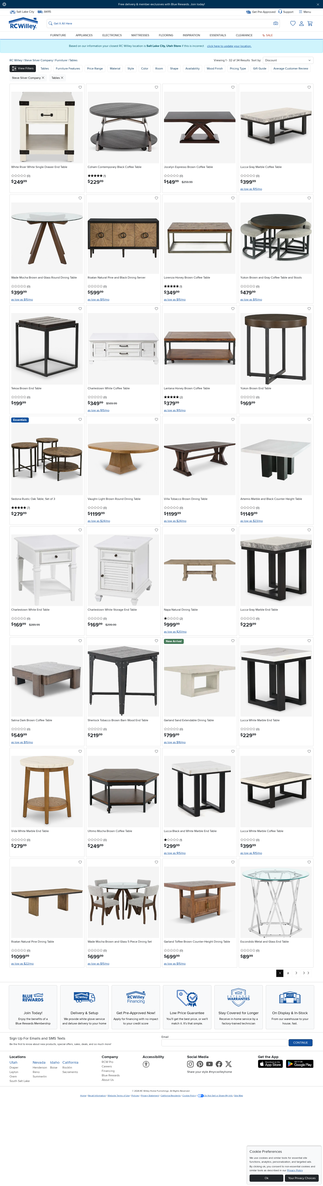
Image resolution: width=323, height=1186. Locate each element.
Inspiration (191, 35)
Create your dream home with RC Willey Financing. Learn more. (161, 4)
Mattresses (140, 35)
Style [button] (130, 68)
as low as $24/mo (99, 521)
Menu (307, 12)
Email (165, 1037)
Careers (107, 1066)
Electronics (112, 35)
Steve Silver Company (39, 60)
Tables (73, 60)
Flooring (166, 35)
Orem (13, 1076)
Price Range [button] (95, 68)
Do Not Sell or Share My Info (218, 1095)
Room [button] (159, 68)
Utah (13, 1062)
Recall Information (97, 1095)
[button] (34, 4)
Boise (53, 1067)
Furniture (58, 35)
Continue (300, 1043)
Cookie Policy (189, 1095)
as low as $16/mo (175, 742)
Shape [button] (174, 68)
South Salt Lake (20, 1081)
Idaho (54, 1062)
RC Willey (16, 60)
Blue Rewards (111, 1075)
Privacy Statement (150, 1095)
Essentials (218, 35)
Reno (36, 1072)
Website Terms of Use (119, 1095)
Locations (18, 1057)
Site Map (238, 1095)
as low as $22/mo (22, 964)
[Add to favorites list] (80, 87)
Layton (14, 1072)
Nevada (39, 1062)
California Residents (171, 1095)
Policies (135, 1095)
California (70, 1062)
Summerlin (40, 1076)
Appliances (84, 35)
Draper (14, 1067)
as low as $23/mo (251, 521)
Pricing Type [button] (238, 68)
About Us (108, 1080)
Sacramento (70, 1072)
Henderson (40, 1067)
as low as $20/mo (175, 632)
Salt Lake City (25, 11)
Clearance (244, 35)
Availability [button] (192, 68)
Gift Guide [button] (259, 68)
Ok (266, 1178)
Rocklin (67, 1067)
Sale (269, 35)
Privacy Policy (295, 1170)
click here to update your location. (229, 46)
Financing (108, 1071)
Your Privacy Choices (302, 1178)
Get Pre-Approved (264, 12)
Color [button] (144, 68)
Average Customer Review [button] (290, 68)
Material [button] (115, 68)
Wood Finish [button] (215, 68)
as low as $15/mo (251, 189)
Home (83, 1095)
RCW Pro (107, 1062)
